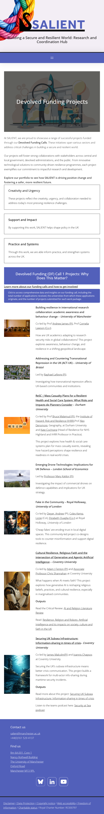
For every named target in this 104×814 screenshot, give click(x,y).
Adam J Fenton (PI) (57, 569)
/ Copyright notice (45, 803)
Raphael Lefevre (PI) (55, 374)
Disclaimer (9, 803)
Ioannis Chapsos (82, 654)
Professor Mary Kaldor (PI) (58, 476)
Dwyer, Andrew (55, 513)
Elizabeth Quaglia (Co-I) (62, 518)
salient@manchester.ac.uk (25, 733)
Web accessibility (66, 803)
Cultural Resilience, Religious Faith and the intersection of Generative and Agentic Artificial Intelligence (64, 557)
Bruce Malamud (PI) (63, 416)
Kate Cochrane (49, 430)
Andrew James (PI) (62, 323)
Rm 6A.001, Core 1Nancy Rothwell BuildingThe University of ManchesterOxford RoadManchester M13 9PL (27, 762)
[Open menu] (52, 57)
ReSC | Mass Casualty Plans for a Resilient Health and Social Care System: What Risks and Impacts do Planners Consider (64, 400)
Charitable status (28, 807)
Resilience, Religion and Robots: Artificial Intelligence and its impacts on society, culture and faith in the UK (64, 624)
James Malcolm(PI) (57, 654)
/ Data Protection (25, 803)
